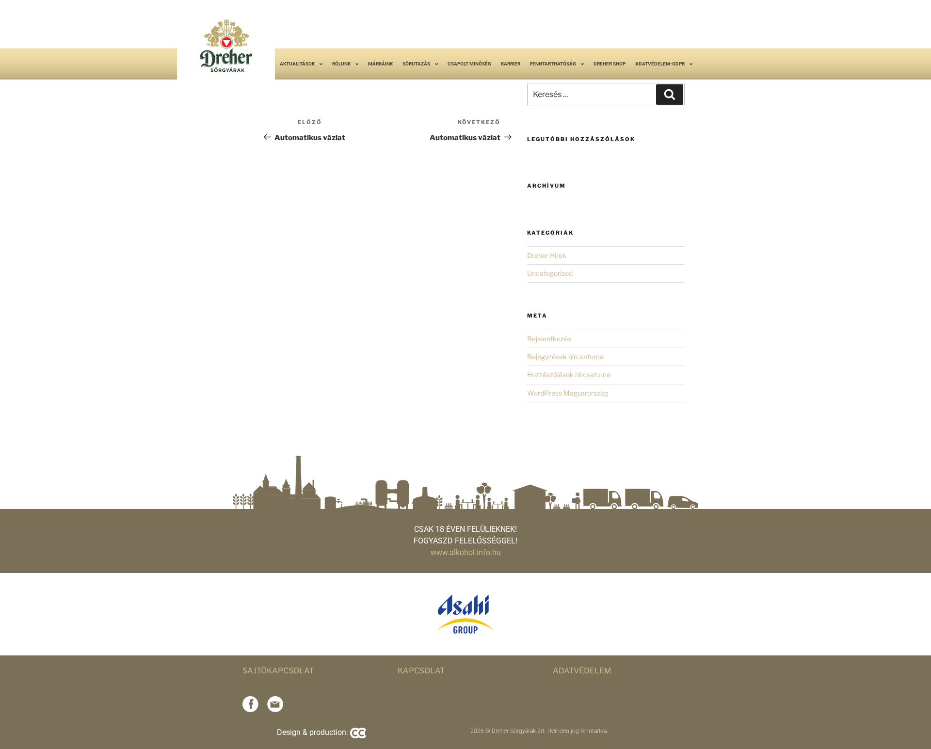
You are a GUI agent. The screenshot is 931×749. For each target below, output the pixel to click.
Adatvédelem (582, 670)
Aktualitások (297, 63)
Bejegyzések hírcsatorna (565, 356)
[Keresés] (669, 94)
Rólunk (341, 63)
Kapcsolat (421, 670)
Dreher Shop (610, 63)
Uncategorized (550, 273)
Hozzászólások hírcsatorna (568, 374)
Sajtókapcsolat (278, 670)
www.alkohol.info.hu (466, 552)
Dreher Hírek (546, 255)
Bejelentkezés (549, 339)
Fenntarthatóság (553, 63)
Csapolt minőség (469, 63)
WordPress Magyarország (567, 393)
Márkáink (380, 63)
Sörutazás (416, 63)
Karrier (510, 63)
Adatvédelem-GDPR (660, 63)
